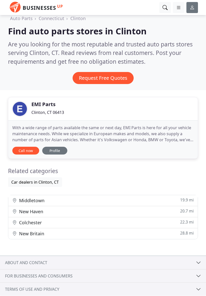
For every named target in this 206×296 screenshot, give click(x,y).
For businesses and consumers (39, 276)
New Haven (106, 211)
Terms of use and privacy (32, 289)
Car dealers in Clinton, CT (35, 182)
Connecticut (51, 18)
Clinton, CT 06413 (47, 112)
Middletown (106, 200)
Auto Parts (21, 18)
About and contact (26, 262)
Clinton (78, 18)
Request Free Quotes (103, 78)
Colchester (106, 222)
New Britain (106, 233)
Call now (26, 150)
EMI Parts (43, 104)
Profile (54, 150)
